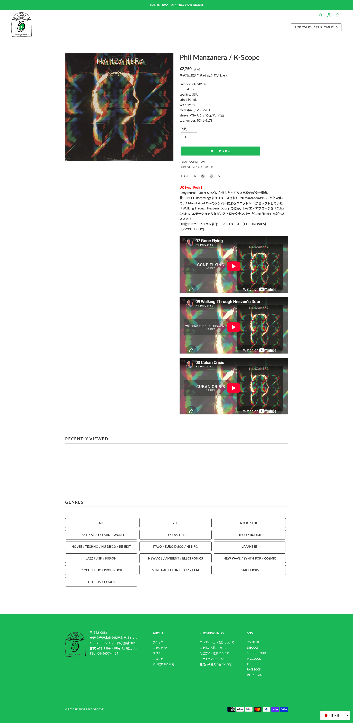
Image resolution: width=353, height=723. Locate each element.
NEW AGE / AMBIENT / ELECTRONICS (175, 558)
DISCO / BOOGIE (250, 535)
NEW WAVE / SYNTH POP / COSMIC (249, 558)
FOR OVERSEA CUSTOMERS (197, 167)
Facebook (254, 669)
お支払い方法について (213, 647)
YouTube (253, 642)
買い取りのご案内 (163, 664)
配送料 (184, 75)
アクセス (158, 642)
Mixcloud (254, 658)
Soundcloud (256, 653)
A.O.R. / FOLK (250, 523)
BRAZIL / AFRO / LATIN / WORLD (101, 535)
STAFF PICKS (250, 570)
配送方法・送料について (214, 653)
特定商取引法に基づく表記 (216, 664)
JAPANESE (249, 546)
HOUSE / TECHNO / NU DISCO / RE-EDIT (101, 546)
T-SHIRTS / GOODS (101, 582)
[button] (335, 715)
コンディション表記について (217, 642)
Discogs (253, 647)
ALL (101, 523)
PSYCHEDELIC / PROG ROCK (101, 570)
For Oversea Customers (315, 27)
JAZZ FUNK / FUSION (101, 558)
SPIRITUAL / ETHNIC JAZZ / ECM (175, 570)
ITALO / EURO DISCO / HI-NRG (175, 546)
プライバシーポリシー (213, 658)
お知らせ (158, 658)
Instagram (255, 675)
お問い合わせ (161, 647)
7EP (175, 523)
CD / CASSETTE (175, 535)
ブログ (157, 653)
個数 (184, 129)
